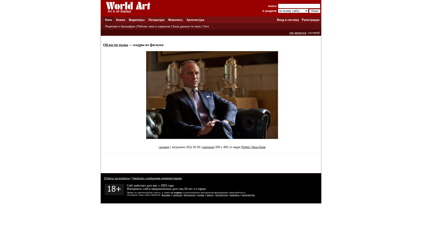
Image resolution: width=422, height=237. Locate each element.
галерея (164, 147)
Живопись (175, 20)
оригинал (208, 147)
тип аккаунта (297, 32)
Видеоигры (137, 20)
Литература (156, 20)
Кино (108, 20)
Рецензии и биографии (120, 26)
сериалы (177, 195)
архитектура (248, 195)
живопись (235, 195)
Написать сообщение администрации (157, 178)
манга (210, 195)
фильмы (166, 195)
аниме (200, 195)
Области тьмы (115, 45)
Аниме (120, 20)
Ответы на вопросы (117, 178)
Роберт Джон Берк (253, 147)
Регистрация (311, 20)
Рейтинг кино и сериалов (153, 26)
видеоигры (189, 195)
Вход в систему (288, 20)
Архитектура (195, 20)
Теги (206, 26)
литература (221, 195)
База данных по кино (187, 26)
